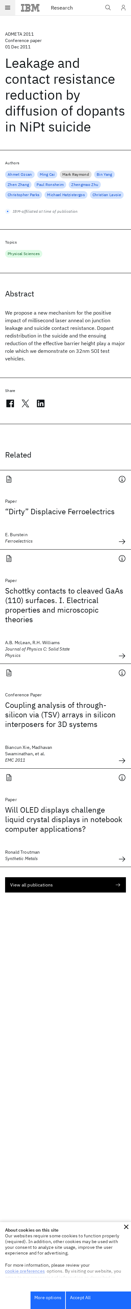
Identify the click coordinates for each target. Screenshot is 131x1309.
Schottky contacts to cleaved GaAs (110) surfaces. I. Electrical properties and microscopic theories (64, 605)
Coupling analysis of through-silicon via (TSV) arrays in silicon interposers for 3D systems (60, 714)
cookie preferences (25, 1271)
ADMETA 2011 (19, 34)
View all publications (31, 885)
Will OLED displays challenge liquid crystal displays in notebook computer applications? (63, 819)
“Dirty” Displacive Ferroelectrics (60, 511)
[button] (126, 1227)
